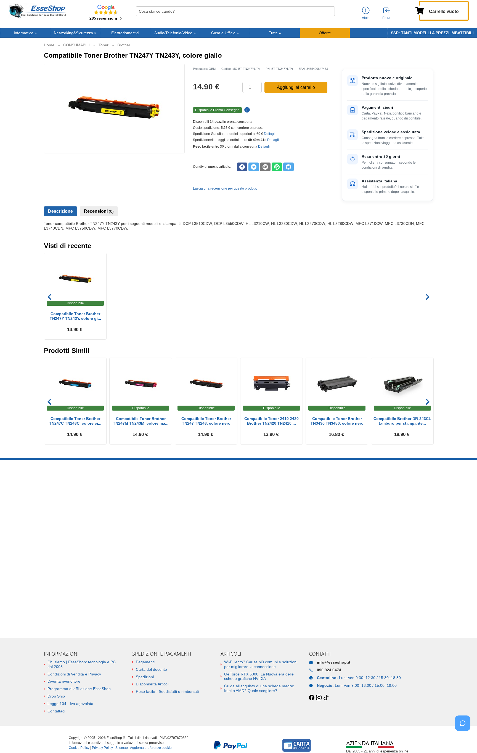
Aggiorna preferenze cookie (151, 748)
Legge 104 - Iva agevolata (70, 703)
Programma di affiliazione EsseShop (79, 689)
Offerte (325, 33)
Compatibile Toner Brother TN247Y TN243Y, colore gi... (75, 316)
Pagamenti (145, 662)
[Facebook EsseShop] (311, 698)
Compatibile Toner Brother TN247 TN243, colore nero (206, 420)
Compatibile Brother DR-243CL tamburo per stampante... (402, 420)
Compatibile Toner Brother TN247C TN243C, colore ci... (75, 420)
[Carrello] (419, 10)
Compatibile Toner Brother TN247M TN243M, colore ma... (140, 420)
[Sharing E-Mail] (265, 167)
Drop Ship (56, 696)
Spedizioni (145, 677)
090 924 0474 (329, 670)
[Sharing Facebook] (242, 167)
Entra (386, 18)
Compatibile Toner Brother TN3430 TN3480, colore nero (337, 420)
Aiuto (366, 18)
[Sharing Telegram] (288, 167)
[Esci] (387, 11)
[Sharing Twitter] (253, 167)
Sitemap (121, 748)
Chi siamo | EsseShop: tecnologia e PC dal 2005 (81, 664)
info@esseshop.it (333, 662)
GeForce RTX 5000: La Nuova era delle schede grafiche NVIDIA (259, 676)
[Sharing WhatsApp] (277, 167)
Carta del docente (151, 669)
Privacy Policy (102, 748)
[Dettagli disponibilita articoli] (246, 110)
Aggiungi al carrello (296, 87)
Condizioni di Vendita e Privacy (74, 674)
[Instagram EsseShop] (319, 698)
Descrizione (60, 211)
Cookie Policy (79, 748)
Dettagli (269, 134)
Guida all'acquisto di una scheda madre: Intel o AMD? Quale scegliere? (259, 688)
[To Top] (464, 740)
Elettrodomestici (125, 33)
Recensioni (99, 211)
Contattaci (56, 711)
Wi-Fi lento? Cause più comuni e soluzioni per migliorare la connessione (260, 664)
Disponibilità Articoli (152, 684)
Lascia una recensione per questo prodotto (225, 188)
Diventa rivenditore (63, 681)
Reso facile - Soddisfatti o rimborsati (167, 691)
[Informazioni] (365, 11)
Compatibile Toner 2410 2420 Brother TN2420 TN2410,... (271, 420)
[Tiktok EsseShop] (326, 698)
